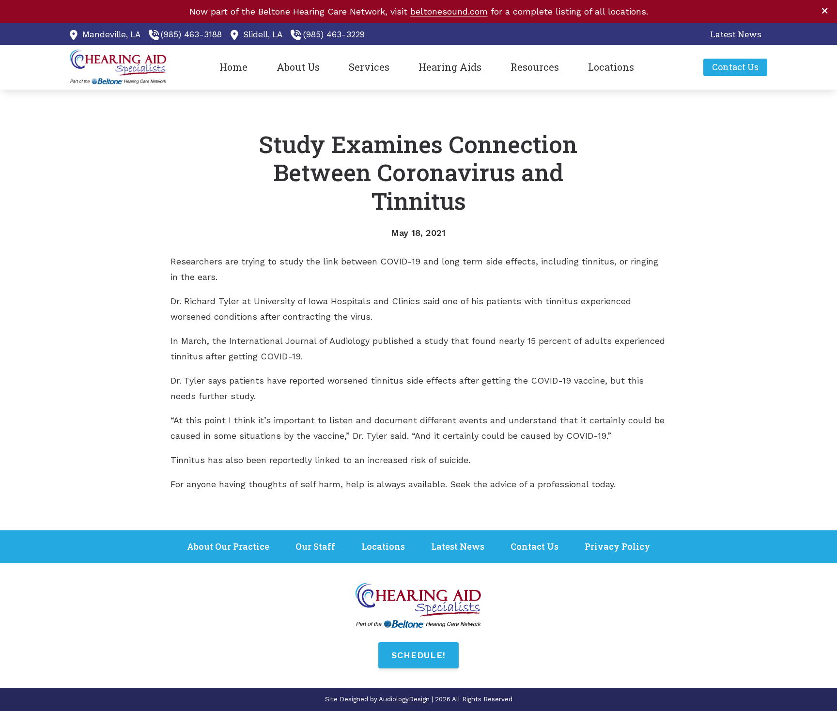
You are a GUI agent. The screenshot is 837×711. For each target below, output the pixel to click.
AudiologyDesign (404, 699)
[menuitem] (733, 34)
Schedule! (418, 655)
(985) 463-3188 (191, 34)
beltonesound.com (449, 11)
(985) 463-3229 (334, 34)
